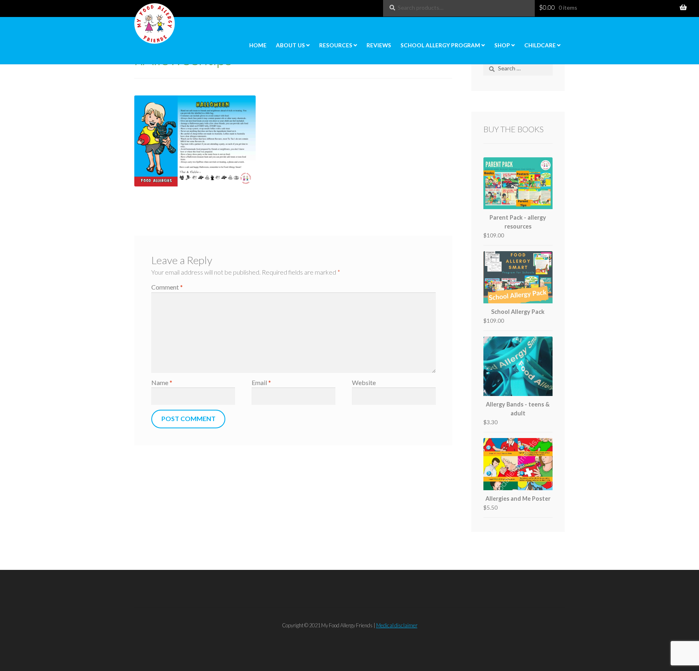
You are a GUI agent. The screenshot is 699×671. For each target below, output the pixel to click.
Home (258, 45)
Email (261, 382)
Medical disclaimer (396, 625)
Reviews (378, 45)
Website (364, 382)
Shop (502, 45)
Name (161, 382)
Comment (167, 287)
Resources (335, 45)
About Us (290, 45)
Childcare (540, 45)
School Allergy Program (440, 45)
